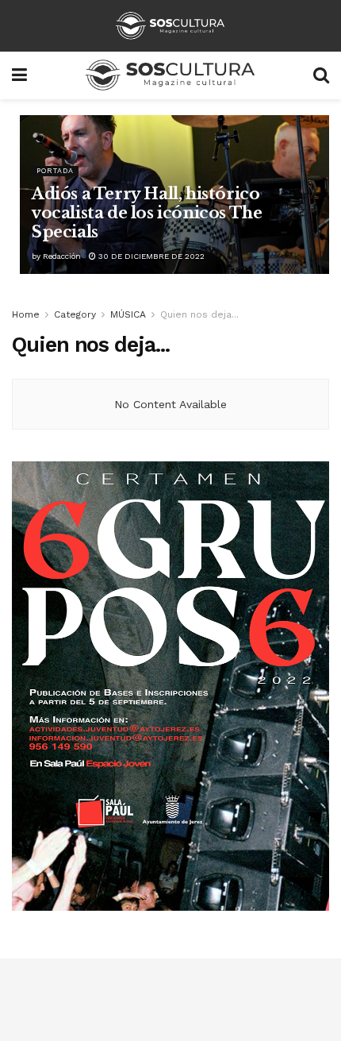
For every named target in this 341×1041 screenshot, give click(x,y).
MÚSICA (128, 314)
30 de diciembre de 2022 (150, 256)
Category (75, 314)
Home (26, 314)
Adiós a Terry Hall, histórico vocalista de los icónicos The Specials (147, 212)
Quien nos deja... (199, 314)
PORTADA (55, 171)
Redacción (62, 256)
